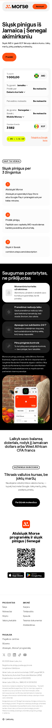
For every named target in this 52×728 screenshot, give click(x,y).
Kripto (5, 616)
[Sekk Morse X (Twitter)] (3, 654)
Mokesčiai (7, 611)
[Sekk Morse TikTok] (19, 654)
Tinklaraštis (28, 611)
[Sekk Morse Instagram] (9, 654)
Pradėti (9, 57)
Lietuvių (9, 719)
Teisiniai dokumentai (32, 620)
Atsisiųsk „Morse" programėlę (16, 648)
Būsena (6, 643)
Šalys (4, 607)
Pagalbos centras (10, 639)
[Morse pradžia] (17, 6)
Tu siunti (10, 74)
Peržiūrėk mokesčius (26, 502)
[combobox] (40, 75)
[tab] (26, 292)
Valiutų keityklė (9, 620)
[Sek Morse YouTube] (24, 654)
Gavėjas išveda (13, 124)
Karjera (26, 607)
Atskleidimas (29, 625)
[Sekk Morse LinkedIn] (14, 654)
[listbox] (17, 92)
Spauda (26, 616)
